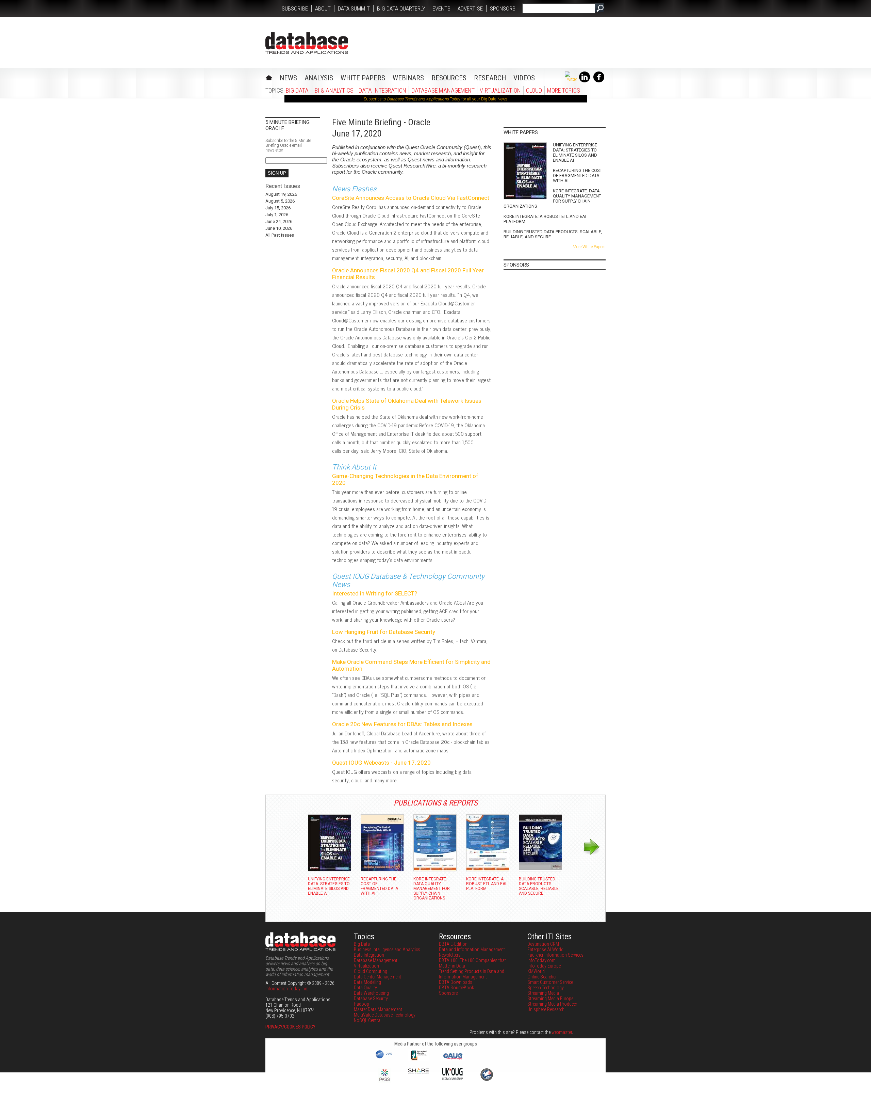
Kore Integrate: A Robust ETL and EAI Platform (545, 219)
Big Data (297, 90)
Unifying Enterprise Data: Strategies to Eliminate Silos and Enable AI (575, 152)
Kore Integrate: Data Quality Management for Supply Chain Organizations (552, 198)
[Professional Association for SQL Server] (384, 1081)
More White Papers (589, 246)
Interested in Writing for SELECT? (374, 593)
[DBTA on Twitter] (571, 79)
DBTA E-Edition (453, 944)
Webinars (408, 78)
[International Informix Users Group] (418, 1059)
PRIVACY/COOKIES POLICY (290, 1027)
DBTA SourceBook (456, 987)
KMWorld (536, 971)
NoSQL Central (367, 1020)
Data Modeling (367, 982)
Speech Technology (545, 987)
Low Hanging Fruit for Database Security (383, 631)
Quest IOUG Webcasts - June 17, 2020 (381, 762)
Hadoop (361, 1004)
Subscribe (295, 8)
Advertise (470, 8)
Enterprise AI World (545, 949)
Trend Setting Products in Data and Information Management (471, 974)
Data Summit (354, 8)
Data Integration (382, 90)
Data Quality (365, 987)
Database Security (371, 998)
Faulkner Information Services (555, 955)
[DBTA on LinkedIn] (584, 81)
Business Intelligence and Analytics (387, 949)
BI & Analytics (334, 90)
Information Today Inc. (286, 988)
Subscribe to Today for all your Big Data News (435, 99)
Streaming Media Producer (552, 1004)
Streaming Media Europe (550, 998)
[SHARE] (418, 1072)
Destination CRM (543, 944)
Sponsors (502, 8)
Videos (524, 78)
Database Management (443, 90)
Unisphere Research (545, 1009)
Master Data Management (378, 1009)
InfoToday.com (541, 960)
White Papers (363, 78)
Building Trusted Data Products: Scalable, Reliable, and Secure (553, 234)
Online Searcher (542, 976)
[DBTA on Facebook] (598, 81)
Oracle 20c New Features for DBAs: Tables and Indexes (402, 724)
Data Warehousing (371, 993)
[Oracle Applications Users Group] (452, 1059)
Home (269, 76)
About (323, 8)
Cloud (534, 90)
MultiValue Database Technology (384, 1015)
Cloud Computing (370, 971)
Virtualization (500, 90)
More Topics (563, 90)
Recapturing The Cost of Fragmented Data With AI (577, 175)
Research (490, 78)
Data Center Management (377, 976)
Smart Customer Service (550, 982)
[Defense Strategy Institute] (486, 1080)
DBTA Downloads (455, 982)
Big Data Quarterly (401, 8)
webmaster (562, 1032)
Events (441, 8)
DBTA (306, 43)
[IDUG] (384, 1057)
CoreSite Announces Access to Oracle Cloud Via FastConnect (410, 197)
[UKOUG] (452, 1078)
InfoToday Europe (544, 966)
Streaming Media (543, 993)
